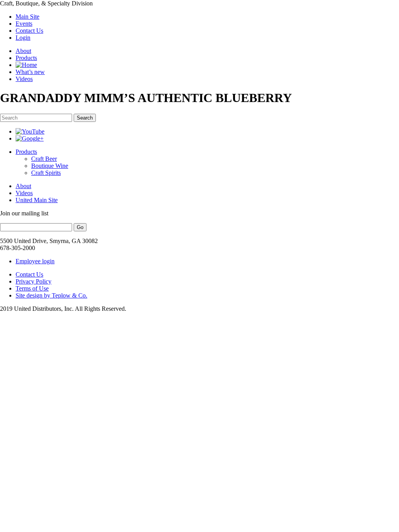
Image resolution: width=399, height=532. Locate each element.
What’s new (30, 72)
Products (26, 58)
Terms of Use (32, 288)
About (23, 51)
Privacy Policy (33, 281)
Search (85, 118)
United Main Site (37, 200)
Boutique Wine (49, 165)
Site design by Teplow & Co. (51, 295)
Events (24, 23)
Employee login (35, 261)
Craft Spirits (46, 172)
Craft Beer (44, 158)
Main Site (27, 16)
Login (23, 37)
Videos (24, 79)
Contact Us (29, 30)
